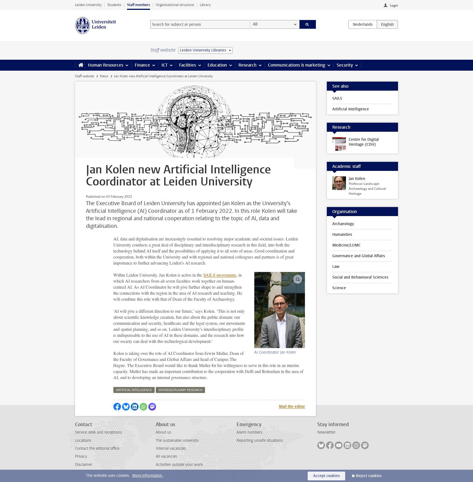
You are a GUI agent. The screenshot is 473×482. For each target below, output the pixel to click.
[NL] (362, 24)
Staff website (84, 76)
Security (345, 65)
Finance (142, 65)
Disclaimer (83, 464)
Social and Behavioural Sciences (360, 277)
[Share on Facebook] (117, 407)
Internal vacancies (171, 448)
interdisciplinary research (180, 390)
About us (163, 432)
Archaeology (343, 223)
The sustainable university (177, 440)
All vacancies (166, 456)
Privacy (81, 456)
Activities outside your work (179, 464)
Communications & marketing (296, 65)
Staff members (138, 4)
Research (247, 65)
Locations (83, 440)
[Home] (80, 65)
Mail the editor (292, 406)
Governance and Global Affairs (358, 256)
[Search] (307, 24)
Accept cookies (326, 475)
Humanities (342, 234)
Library (205, 4)
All (255, 24)
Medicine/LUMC (346, 245)
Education (217, 65)
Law (335, 266)
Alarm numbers (249, 432)
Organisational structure (175, 4)
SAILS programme (219, 275)
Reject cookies (369, 475)
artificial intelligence (134, 390)
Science (339, 288)
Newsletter (326, 432)
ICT (164, 65)
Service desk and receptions (98, 432)
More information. (147, 475)
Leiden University (88, 4)
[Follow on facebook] (330, 445)
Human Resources (105, 65)
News (104, 76)
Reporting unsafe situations (259, 440)
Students (114, 4)
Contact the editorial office (97, 448)
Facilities (187, 65)
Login (394, 5)
